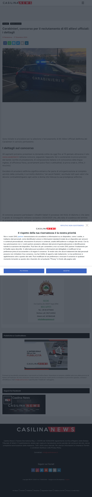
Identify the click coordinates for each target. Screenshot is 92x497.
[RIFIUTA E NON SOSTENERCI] (88, 226)
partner (20, 236)
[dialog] (46, 248)
